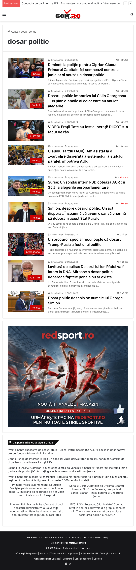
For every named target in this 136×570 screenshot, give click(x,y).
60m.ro (57, 548)
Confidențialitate (83, 558)
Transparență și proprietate (64, 553)
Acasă (14, 31)
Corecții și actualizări (110, 553)
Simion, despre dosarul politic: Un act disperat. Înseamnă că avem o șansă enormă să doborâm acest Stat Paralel (87, 213)
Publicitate (67, 558)
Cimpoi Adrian (56, 60)
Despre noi (31, 553)
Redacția (43, 553)
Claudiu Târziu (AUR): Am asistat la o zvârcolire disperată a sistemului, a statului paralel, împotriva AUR (85, 156)
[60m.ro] (68, 14)
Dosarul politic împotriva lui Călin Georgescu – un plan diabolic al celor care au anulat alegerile (87, 101)
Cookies (98, 558)
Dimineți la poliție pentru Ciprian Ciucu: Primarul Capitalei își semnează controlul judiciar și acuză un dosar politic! (84, 70)
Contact (56, 558)
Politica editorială (89, 553)
